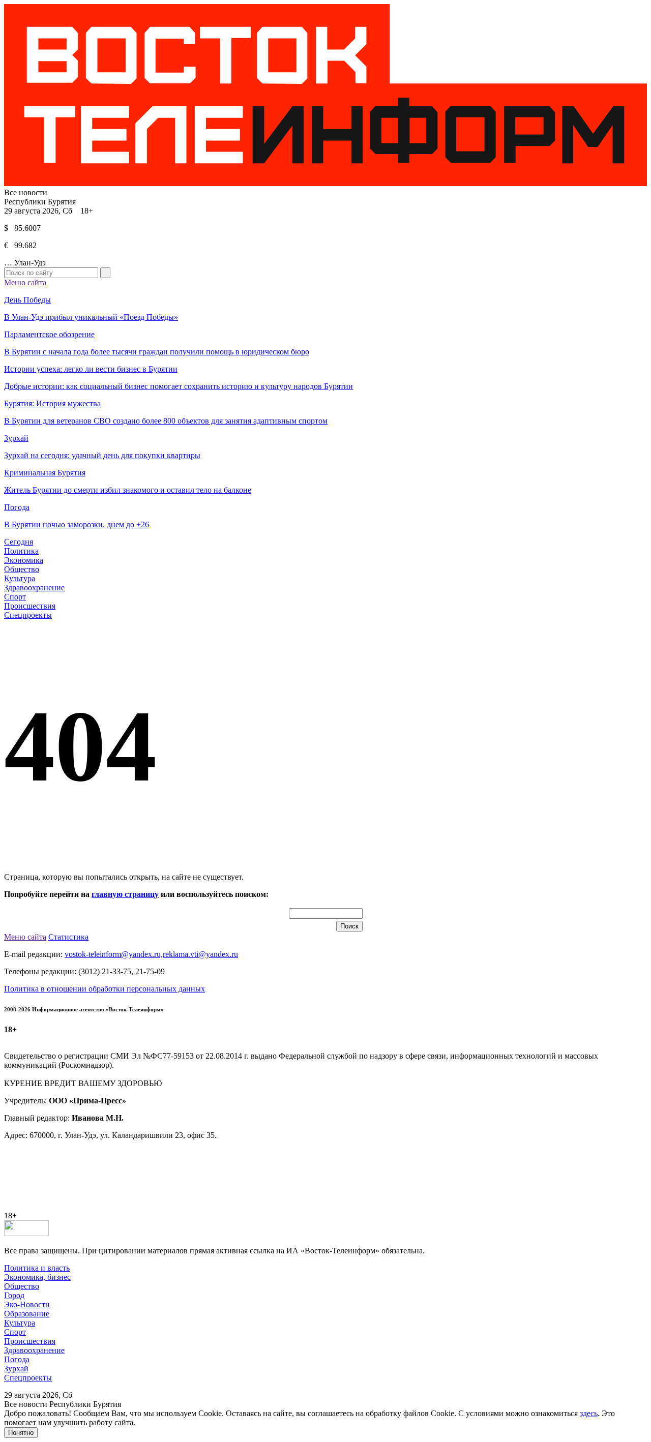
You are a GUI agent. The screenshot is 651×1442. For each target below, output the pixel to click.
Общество (21, 569)
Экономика (23, 560)
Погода (16, 1359)
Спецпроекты (28, 615)
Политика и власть (37, 1268)
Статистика (68, 937)
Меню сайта (25, 282)
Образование (26, 1313)
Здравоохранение (34, 587)
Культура (19, 578)
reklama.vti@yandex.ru (200, 954)
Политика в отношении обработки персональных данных (104, 988)
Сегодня (18, 541)
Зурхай (16, 1368)
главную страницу (125, 894)
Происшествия (29, 606)
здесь (589, 1413)
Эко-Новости (27, 1304)
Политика (21, 551)
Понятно (21, 1432)
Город (14, 1295)
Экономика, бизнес (37, 1277)
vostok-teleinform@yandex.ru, (114, 954)
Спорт (15, 596)
